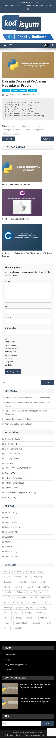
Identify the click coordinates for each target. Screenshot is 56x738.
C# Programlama (12, 459)
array (31, 572)
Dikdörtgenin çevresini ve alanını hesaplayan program (10, 139)
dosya (38, 577)
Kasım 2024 (10, 522)
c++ (7, 577)
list (32, 592)
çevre (32, 126)
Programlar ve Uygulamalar (34, 5)
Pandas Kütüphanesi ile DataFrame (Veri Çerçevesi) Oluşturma (26, 412)
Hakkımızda (8, 5)
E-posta (9, 317)
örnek (28, 130)
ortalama (35, 602)
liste (42, 592)
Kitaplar (49, 5)
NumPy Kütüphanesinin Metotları (18, 424)
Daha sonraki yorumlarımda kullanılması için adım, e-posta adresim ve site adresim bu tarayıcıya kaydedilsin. (11, 353)
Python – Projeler (12, 488)
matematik (20, 597)
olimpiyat (9, 602)
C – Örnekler (10, 444)
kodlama (18, 130)
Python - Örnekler (19, 90)
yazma (8, 623)
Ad (6, 307)
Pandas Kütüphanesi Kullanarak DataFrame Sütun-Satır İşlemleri (28, 404)
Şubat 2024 (9, 537)
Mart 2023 (9, 542)
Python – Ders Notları (13, 478)
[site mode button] (46, 45)
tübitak (31, 618)
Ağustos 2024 (11, 527)
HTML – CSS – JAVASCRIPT (16, 468)
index (29, 587)
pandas (8, 608)
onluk (22, 602)
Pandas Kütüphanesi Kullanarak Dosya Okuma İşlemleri (27, 398)
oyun (47, 602)
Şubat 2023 (9, 547)
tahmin (40, 613)
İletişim (18, 5)
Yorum (8, 281)
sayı (17, 613)
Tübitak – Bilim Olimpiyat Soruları (18, 493)
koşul (7, 592)
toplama (18, 618)
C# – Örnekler (11, 454)
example (7, 130)
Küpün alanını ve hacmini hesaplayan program (48, 139)
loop (7, 597)
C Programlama (11, 449)
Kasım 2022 (10, 556)
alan (14, 126)
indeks (18, 587)
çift (6, 628)
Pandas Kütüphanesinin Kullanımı (18, 419)
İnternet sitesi (10, 328)
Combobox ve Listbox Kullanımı (15, 219)
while (43, 618)
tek (6, 618)
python (7, 133)
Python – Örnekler (12, 483)
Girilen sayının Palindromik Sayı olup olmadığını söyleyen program (27, 254)
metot (33, 597)
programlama (39, 130)
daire (40, 126)
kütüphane (20, 592)
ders (17, 577)
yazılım (16, 133)
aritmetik (19, 572)
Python (6, 90)
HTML (7, 463)
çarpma (35, 623)
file (33, 582)
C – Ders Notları (11, 439)
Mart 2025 (9, 517)
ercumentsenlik (14, 95)
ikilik (7, 587)
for (42, 582)
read (7, 613)
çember (23, 126)
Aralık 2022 (9, 551)
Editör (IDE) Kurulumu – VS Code (16, 184)
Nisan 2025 (9, 513)
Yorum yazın (30, 95)
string (28, 613)
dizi (27, 577)
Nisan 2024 (9, 532)
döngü (8, 582)
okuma (45, 597)
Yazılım (32, 90)
